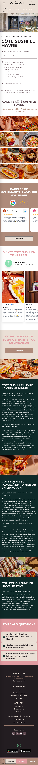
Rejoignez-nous (19, 719)
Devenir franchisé (19, 722)
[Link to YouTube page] (20, 733)
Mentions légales (19, 693)
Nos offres (19, 698)
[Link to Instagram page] (13, 733)
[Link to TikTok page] (24, 733)
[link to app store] (25, 751)
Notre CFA (19, 712)
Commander (19, 238)
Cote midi (25, 9)
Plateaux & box (33, 9)
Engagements (19, 709)
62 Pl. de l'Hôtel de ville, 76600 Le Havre (16, 51)
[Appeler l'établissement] (2, 761)
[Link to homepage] (17, 3)
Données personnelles (19, 696)
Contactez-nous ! (19, 681)
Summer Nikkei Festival (15, 9)
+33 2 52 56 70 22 (9, 55)
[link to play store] (12, 751)
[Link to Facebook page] (17, 733)
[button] (4, 3)
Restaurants (19, 706)
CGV (19, 690)
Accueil (3, 36)
